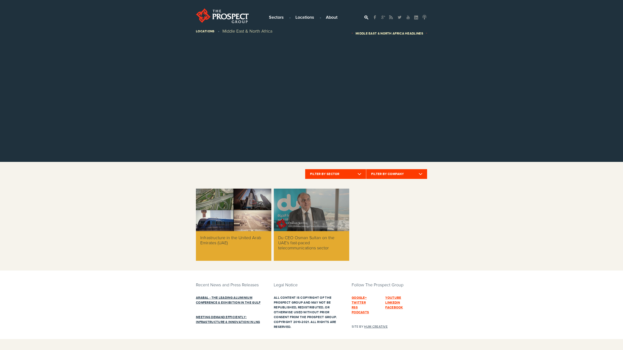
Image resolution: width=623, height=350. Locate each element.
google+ (359, 298)
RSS (355, 307)
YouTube (393, 298)
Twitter (359, 303)
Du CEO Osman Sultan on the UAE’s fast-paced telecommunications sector (306, 243)
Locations (304, 17)
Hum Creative (376, 326)
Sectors (276, 17)
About (332, 17)
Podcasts (360, 312)
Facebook (394, 307)
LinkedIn (392, 303)
